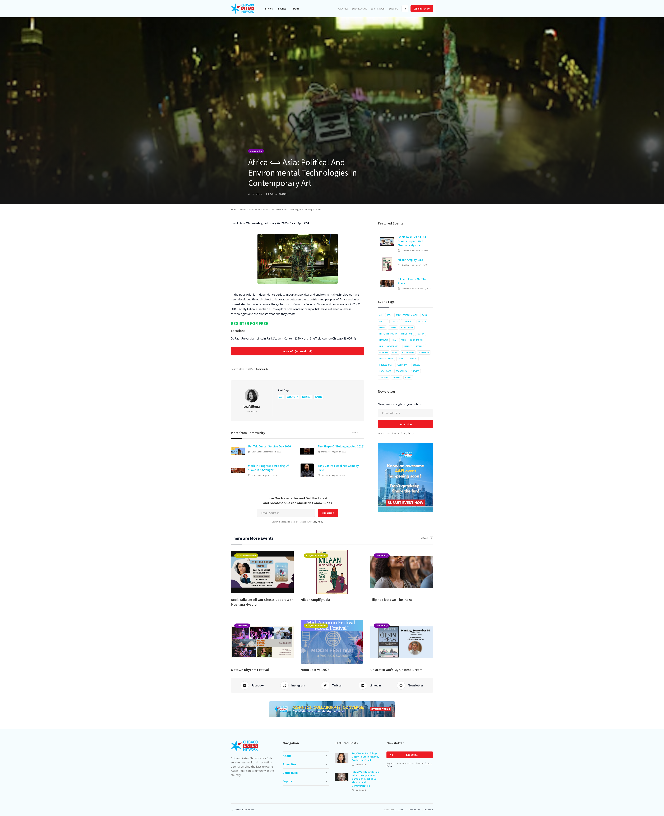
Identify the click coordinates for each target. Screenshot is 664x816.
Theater (415, 371)
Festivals (383, 340)
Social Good (385, 371)
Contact (401, 810)
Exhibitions (406, 334)
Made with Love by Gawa (245, 810)
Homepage (429, 810)
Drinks (393, 327)
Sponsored (401, 371)
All (280, 397)
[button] (268, 8)
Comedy (394, 321)
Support (393, 8)
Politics (402, 358)
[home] (242, 8)
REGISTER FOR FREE (249, 323)
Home (234, 209)
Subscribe (424, 8)
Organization (386, 358)
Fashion (420, 334)
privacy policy (414, 810)
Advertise (343, 8)
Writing (396, 377)
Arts (389, 315)
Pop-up (413, 358)
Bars (424, 315)
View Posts (251, 411)
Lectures (306, 397)
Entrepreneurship (388, 334)
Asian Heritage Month (407, 315)
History (408, 346)
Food (403, 340)
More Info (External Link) (297, 351)
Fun (381, 346)
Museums (383, 352)
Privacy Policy (316, 521)
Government (393, 346)
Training (383, 377)
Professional (385, 365)
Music (395, 352)
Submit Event (378, 8)
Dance (382, 327)
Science (416, 365)
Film (394, 340)
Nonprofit (424, 352)
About (295, 8)
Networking (408, 352)
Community (256, 151)
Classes (318, 397)
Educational (407, 327)
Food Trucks (416, 340)
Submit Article (359, 8)
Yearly (408, 377)
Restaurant (403, 365)
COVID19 (422, 321)
